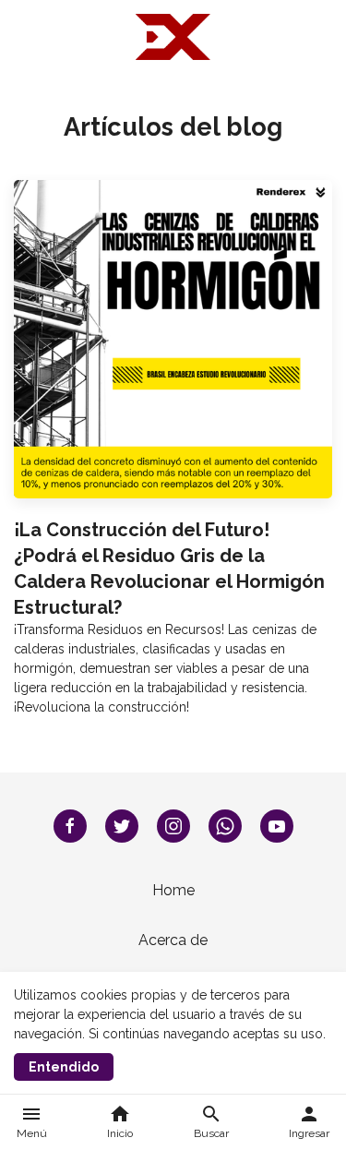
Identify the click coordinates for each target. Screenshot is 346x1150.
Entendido (64, 1067)
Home (173, 890)
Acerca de (173, 940)
